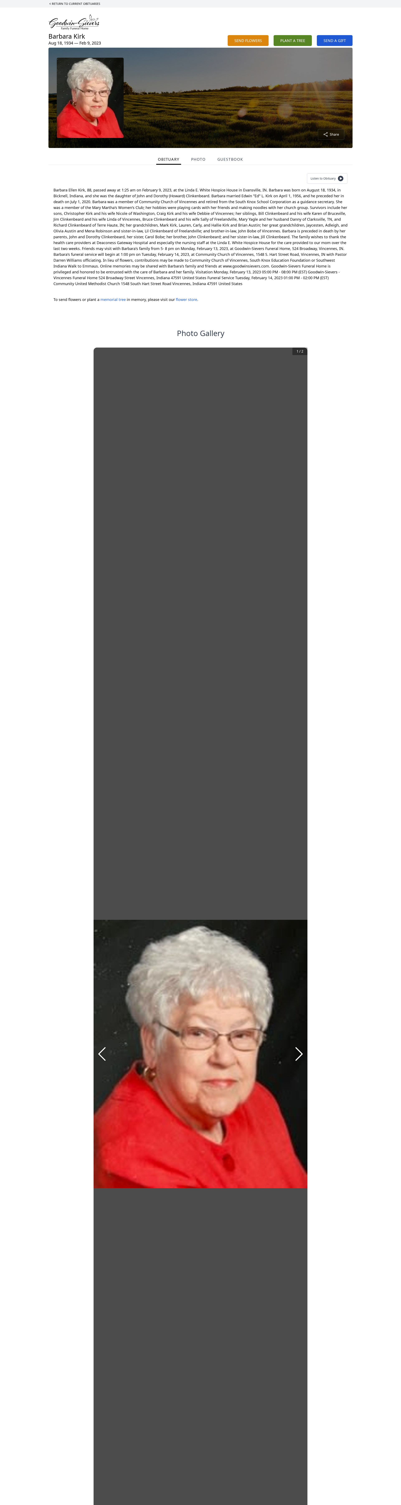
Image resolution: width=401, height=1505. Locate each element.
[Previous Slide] (102, 1054)
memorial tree (113, 299)
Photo (198, 159)
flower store (186, 299)
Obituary (168, 159)
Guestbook (230, 159)
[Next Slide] (299, 1054)
